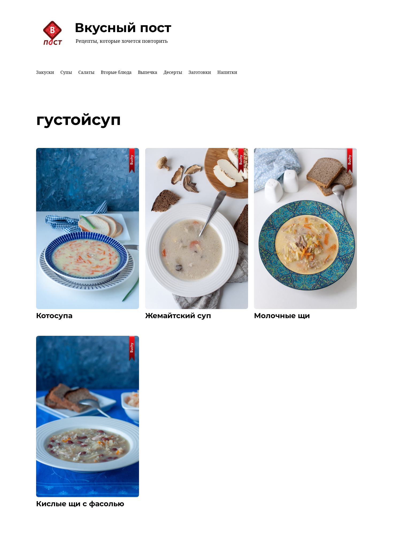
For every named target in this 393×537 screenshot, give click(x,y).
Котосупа (54, 315)
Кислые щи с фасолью (80, 504)
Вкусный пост (123, 27)
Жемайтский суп (178, 315)
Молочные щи (282, 315)
